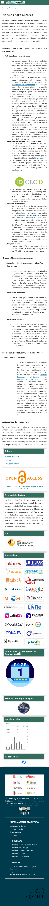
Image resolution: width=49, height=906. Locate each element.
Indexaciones (15, 832)
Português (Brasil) (12, 464)
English (8, 460)
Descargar (39, 158)
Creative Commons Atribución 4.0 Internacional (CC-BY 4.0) (25, 804)
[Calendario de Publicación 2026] (20, 687)
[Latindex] (13, 566)
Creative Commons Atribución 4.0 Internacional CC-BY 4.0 (32, 376)
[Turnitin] (31, 789)
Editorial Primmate (24, 801)
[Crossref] (31, 784)
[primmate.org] (25, 815)
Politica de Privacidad (20, 857)
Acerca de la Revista (18, 826)
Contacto (13, 835)
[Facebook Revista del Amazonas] (24, 763)
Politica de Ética (18, 854)
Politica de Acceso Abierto (22, 851)
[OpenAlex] (12, 643)
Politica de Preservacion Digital (24, 845)
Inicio (4, 8)
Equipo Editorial (16, 829)
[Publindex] (34, 645)
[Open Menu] (2, 2)
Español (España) (12, 456)
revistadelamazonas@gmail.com (26, 215)
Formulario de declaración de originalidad (29, 83)
